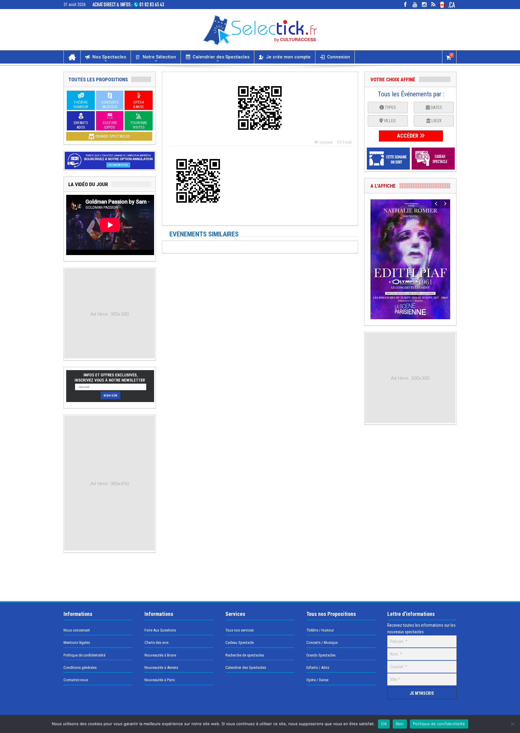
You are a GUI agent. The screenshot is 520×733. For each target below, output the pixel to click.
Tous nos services (239, 630)
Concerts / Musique (322, 642)
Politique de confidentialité (84, 655)
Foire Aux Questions (160, 630)
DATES (436, 107)
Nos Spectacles (109, 57)
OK (384, 723)
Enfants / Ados (317, 667)
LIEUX (436, 120)
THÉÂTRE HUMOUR (80, 104)
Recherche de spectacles (244, 655)
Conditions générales (80, 667)
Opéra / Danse (317, 680)
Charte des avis (156, 642)
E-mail (347, 142)
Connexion (338, 57)
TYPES (390, 107)
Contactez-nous (75, 680)
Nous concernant (76, 630)
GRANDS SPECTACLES (112, 136)
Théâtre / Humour (320, 630)
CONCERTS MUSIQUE (110, 104)
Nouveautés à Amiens (161, 667)
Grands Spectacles (321, 655)
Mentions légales (76, 642)
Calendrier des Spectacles (221, 57)
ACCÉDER (408, 136)
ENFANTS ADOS (81, 124)
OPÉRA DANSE (138, 104)
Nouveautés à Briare (160, 655)
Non (400, 723)
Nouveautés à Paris (159, 680)
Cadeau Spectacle (239, 642)
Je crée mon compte (288, 57)
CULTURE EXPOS (110, 124)
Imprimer (326, 142)
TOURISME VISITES (138, 124)
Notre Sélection (159, 57)
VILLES (389, 120)
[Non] (512, 724)
